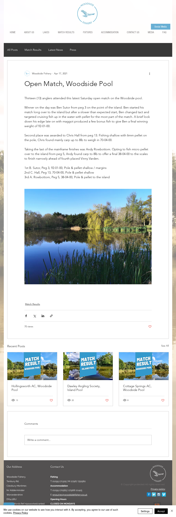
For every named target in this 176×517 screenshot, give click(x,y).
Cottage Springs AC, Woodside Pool (137, 388)
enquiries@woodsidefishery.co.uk (70, 494)
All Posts (12, 49)
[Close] (172, 511)
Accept (161, 511)
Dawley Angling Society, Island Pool (83, 388)
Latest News (55, 49)
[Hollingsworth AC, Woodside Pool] (32, 366)
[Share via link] (51, 315)
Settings (145, 511)
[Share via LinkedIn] (43, 315)
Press (73, 49)
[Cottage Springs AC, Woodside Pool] (144, 366)
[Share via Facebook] (26, 315)
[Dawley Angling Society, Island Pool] (88, 366)
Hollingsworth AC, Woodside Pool (32, 388)
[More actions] (149, 73)
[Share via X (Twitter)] (34, 315)
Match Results (33, 49)
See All (165, 345)
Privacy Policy (20, 512)
